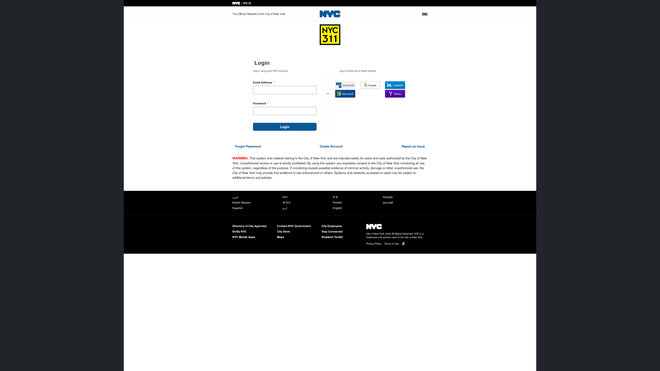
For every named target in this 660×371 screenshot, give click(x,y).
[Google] (370, 85)
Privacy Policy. (374, 243)
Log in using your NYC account (270, 70)
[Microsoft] (345, 94)
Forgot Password (248, 146)
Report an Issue (413, 146)
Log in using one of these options (357, 70)
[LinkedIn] (395, 85)
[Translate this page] (425, 14)
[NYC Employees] (345, 85)
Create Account (331, 146)
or (328, 93)
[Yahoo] (395, 94)
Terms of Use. (391, 243)
